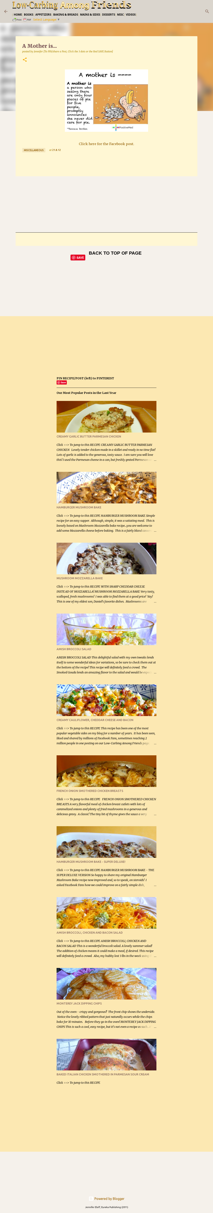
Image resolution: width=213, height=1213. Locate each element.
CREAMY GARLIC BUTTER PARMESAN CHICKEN (89, 436)
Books (28, 14)
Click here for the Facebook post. (106, 144)
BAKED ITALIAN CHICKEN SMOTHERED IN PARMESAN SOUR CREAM (103, 1074)
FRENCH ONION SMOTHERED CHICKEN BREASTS (90, 791)
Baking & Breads (65, 14)
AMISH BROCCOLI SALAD (74, 649)
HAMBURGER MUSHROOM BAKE (79, 507)
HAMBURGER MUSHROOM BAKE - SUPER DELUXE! (91, 861)
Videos (131, 14)
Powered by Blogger (109, 1199)
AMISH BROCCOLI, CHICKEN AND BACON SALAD (90, 932)
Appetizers (43, 14)
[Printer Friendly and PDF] (22, 21)
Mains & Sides (90, 14)
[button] (24, 60)
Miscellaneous (34, 150)
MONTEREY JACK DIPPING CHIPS (79, 1003)
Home (18, 14)
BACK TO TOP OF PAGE (115, 253)
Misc (120, 14)
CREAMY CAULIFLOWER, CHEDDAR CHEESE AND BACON (95, 720)
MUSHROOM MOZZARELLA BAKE (80, 578)
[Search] (207, 11)
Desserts (108, 14)
